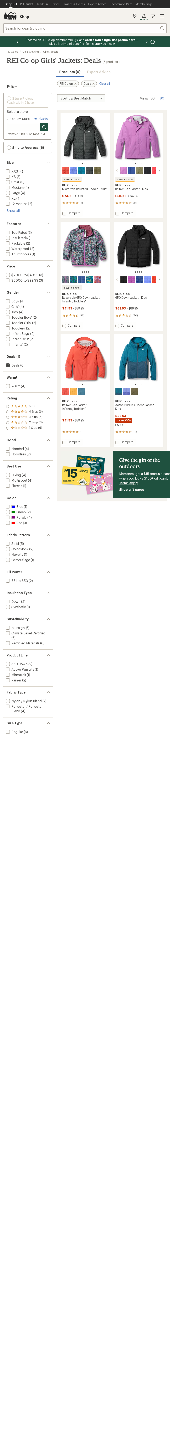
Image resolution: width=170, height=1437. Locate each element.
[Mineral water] (81, 391)
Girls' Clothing (30, 51)
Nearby (43, 118)
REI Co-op (12, 51)
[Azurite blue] (81, 170)
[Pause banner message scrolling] (152, 42)
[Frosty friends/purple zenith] (97, 279)
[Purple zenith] (73, 170)
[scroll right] (159, 171)
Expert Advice (98, 72)
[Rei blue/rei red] (81, 279)
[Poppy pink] (155, 170)
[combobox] (85, 28)
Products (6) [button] (69, 72)
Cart (153, 16)
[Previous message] (17, 42)
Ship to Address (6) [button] (27, 147)
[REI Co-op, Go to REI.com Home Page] (10, 16)
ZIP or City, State (18, 119)
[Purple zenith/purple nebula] (126, 391)
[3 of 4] (86, 163)
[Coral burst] (65, 170)
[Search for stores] (44, 127)
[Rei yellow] (73, 391)
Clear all (104, 83)
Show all (13, 211)
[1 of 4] (82, 163)
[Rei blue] (131, 170)
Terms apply (128, 483)
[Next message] (146, 42)
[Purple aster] (123, 170)
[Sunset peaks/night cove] (73, 279)
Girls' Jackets (50, 51)
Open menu (162, 16)
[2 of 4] (84, 163)
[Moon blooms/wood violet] (65, 279)
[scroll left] (116, 171)
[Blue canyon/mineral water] (118, 391)
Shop (24, 16)
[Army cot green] (97, 170)
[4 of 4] (88, 163)
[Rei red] (155, 279)
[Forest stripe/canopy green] (89, 279)
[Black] (89, 170)
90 (162, 98)
